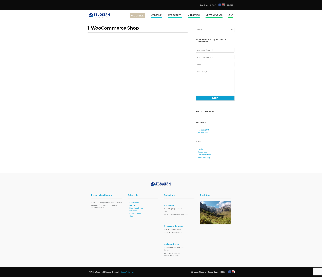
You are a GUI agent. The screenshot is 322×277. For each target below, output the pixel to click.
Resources (174, 15)
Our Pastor (133, 205)
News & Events (214, 15)
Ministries (194, 15)
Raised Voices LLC (127, 272)
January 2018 (203, 133)
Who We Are (134, 202)
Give (230, 15)
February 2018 (203, 130)
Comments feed (204, 155)
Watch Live (137, 15)
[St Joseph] (105, 19)
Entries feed (202, 152)
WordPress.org (204, 157)
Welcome (156, 15)
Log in (200, 149)
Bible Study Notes (136, 208)
